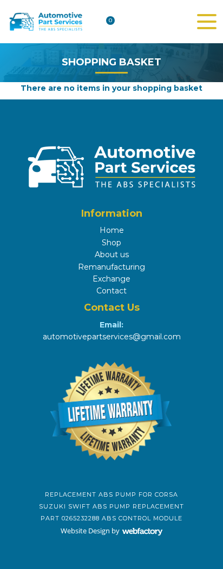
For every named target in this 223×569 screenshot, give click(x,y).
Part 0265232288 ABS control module (111, 518)
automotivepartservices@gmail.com (112, 337)
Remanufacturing (111, 267)
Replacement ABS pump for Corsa (111, 494)
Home (112, 230)
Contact (111, 291)
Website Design (85, 530)
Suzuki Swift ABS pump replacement (111, 506)
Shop (111, 242)
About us (112, 254)
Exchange (111, 279)
